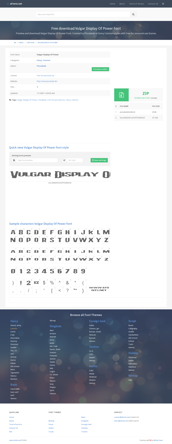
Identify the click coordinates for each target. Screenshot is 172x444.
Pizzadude (42, 100)
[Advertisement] (59, 123)
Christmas (132, 357)
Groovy (13, 357)
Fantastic (53, 355)
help (130, 380)
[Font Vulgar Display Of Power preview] (59, 261)
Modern (92, 380)
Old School (14, 366)
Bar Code (53, 346)
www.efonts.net (15, 440)
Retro (12, 369)
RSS (10, 431)
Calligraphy (132, 328)
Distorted (14, 344)
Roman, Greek (95, 331)
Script (132, 321)
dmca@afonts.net (121, 421)
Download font (145, 98)
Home (112, 4)
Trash (130, 344)
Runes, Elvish (55, 349)
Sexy (52, 384)
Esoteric (53, 352)
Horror (13, 360)
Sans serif (14, 392)
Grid (12, 354)
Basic (13, 384)
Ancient (53, 333)
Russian (92, 338)
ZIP (146, 93)
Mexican (92, 335)
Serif (12, 395)
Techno (94, 347)
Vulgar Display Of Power (27, 100)
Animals (53, 336)
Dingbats (55, 326)
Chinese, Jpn (94, 328)
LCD (91, 354)
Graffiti (131, 331)
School (131, 341)
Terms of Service (136, 4)
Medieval (92, 377)
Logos (52, 371)
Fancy (68, 100)
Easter (131, 360)
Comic (13, 331)
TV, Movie (54, 374)
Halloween (132, 363)
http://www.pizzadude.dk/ (47, 81)
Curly (12, 335)
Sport (52, 390)
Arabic (91, 325)
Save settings (100, 160)
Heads (52, 362)
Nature (52, 381)
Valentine (132, 367)
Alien (52, 330)
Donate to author (100, 69)
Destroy (13, 341)
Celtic (91, 370)
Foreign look (97, 321)
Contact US (153, 4)
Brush (130, 325)
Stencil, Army (15, 325)
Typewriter (14, 372)
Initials (13, 363)
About (122, 4)
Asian (52, 343)
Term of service (15, 424)
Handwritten (133, 335)
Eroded (13, 347)
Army (52, 340)
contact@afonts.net (122, 417)
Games (53, 359)
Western (13, 379)
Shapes (53, 387)
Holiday (133, 353)
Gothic (93, 366)
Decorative (14, 338)
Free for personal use (45, 75)
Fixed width (15, 389)
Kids (51, 368)
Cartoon (75, 100)
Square (92, 357)
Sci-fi (91, 351)
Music (52, 377)
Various (13, 376)
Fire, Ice (13, 350)
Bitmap (53, 320)
